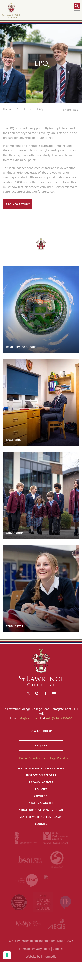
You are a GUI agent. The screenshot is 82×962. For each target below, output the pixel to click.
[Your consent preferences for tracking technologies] (7, 955)
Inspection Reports (41, 775)
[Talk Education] (65, 902)
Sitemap (24, 949)
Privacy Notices (41, 782)
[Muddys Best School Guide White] (29, 923)
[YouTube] (54, 693)
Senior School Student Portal (41, 768)
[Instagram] (36, 693)
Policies (41, 789)
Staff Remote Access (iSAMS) (41, 817)
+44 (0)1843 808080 (59, 718)
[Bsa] (31, 859)
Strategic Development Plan (41, 810)
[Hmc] (26, 880)
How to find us (41, 731)
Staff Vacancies (41, 803)
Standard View (38, 758)
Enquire (41, 745)
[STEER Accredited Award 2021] (57, 859)
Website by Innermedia (41, 956)
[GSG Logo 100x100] (43, 902)
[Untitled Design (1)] (57, 923)
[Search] (77, 6)
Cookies (41, 824)
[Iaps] (25, 838)
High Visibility (59, 758)
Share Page (70, 109)
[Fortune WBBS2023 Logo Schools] (19, 902)
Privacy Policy (41, 949)
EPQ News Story (18, 204)
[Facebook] (45, 693)
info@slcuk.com (29, 718)
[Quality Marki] (55, 880)
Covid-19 (41, 796)
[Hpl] (55, 838)
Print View (20, 758)
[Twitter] (28, 693)
